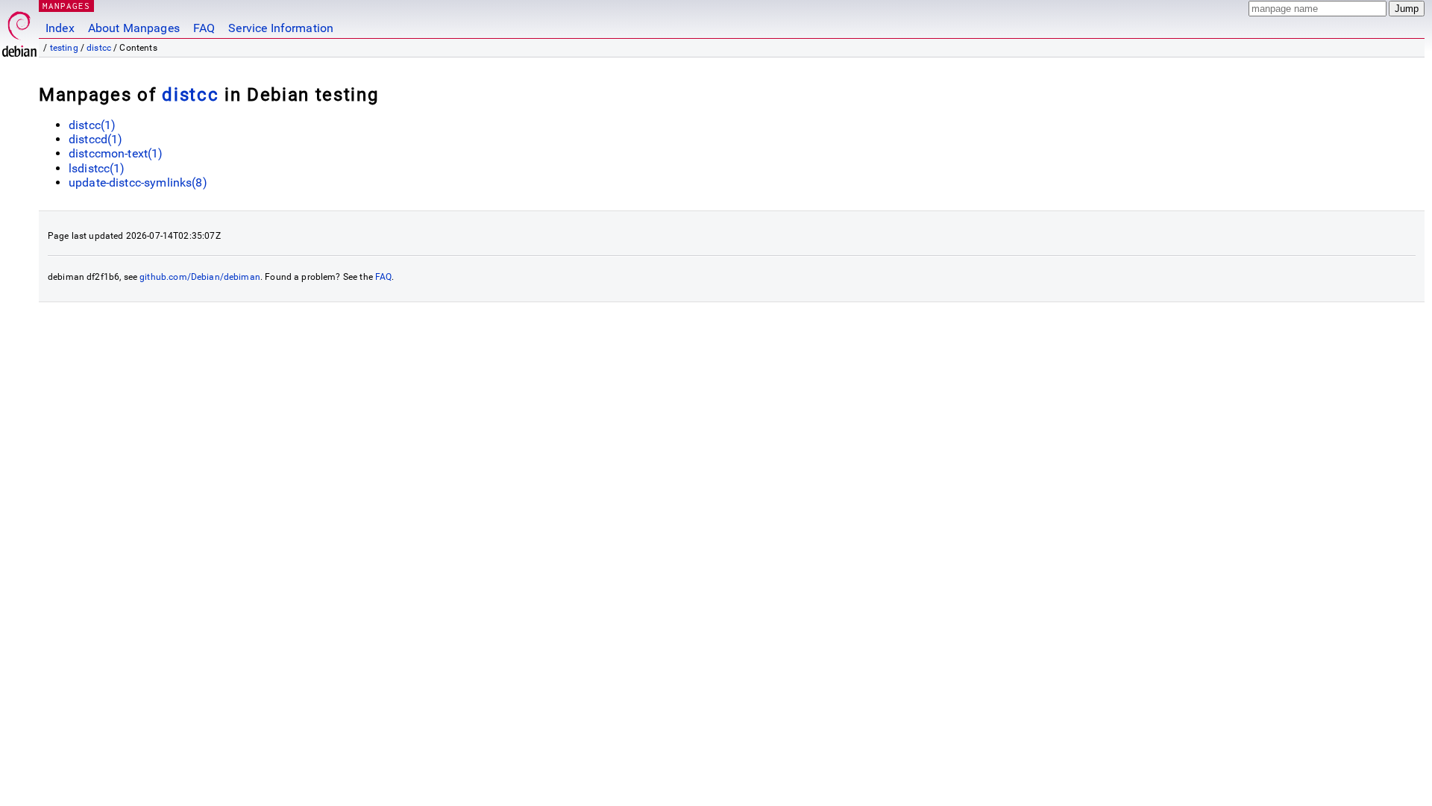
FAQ (204, 28)
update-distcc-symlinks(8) (138, 182)
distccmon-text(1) (116, 153)
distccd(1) (96, 139)
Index (60, 28)
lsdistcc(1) (97, 168)
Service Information (280, 28)
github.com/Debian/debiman (199, 277)
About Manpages (134, 28)
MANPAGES (66, 5)
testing (64, 48)
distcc (99, 48)
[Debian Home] (19, 30)
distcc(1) (92, 125)
